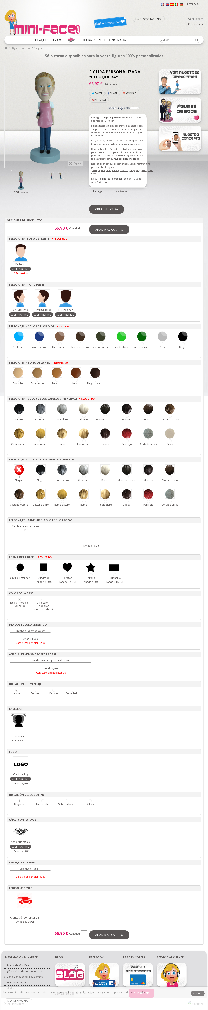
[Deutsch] (181, 4)
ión (126, 170)
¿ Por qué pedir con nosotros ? (24, 971)
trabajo (115, 170)
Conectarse (197, 24)
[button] (46, 40)
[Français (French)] (162, 4)
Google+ (132, 93)
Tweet (98, 93)
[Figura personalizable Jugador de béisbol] (21, 180)
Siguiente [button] (83, 115)
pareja (132, 170)
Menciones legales (17, 982)
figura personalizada (116, 117)
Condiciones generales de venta (25, 976)
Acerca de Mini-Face (18, 965)
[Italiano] (176, 4)
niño (108, 170)
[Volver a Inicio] (5, 48)
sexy (138, 170)
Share (113, 93)
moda (144, 170)
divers (122, 170)
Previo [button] (6, 115)
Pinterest (100, 99)
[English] (167, 4)
